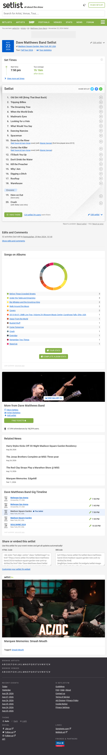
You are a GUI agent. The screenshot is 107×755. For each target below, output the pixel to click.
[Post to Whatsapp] (101, 89)
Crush (14, 202)
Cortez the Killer (19, 147)
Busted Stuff (14, 323)
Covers (12, 310)
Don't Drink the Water (22, 159)
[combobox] (53, 13)
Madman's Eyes (19, 116)
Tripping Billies (18, 102)
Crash (12, 331)
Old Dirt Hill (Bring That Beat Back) (29, 97)
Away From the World (18, 319)
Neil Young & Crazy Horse (20, 143)
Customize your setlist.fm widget (16, 569)
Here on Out (17, 195)
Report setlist (82, 224)
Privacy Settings (63, 707)
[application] (53, 608)
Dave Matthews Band (31, 42)
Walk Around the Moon (19, 306)
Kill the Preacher (19, 164)
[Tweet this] (92, 89)
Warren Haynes (46, 143)
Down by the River (20, 140)
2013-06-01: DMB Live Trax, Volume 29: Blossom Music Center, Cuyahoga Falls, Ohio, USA (47, 315)
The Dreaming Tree (20, 107)
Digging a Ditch (18, 173)
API (3, 739)
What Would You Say (21, 126)
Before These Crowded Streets (22, 294)
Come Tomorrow (16, 327)
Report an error (98, 224)
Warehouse (16, 183)
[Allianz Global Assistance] (60, 744)
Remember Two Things (19, 340)
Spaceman (16, 135)
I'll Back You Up (19, 154)
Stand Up (13, 344)
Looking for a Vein (20, 121)
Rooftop (15, 178)
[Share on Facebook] (96, 89)
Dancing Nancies (19, 130)
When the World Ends (22, 111)
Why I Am (15, 169)
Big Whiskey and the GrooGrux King (24, 302)
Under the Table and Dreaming (22, 298)
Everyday (13, 335)
